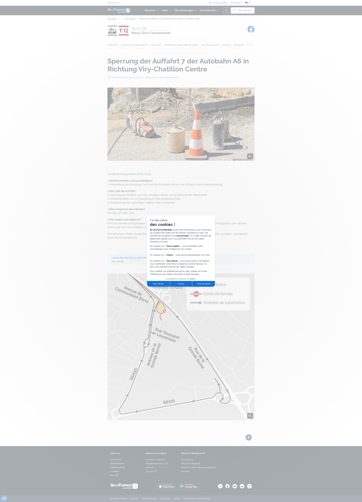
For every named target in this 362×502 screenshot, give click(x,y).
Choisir (181, 284)
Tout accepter (203, 284)
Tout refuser (158, 284)
